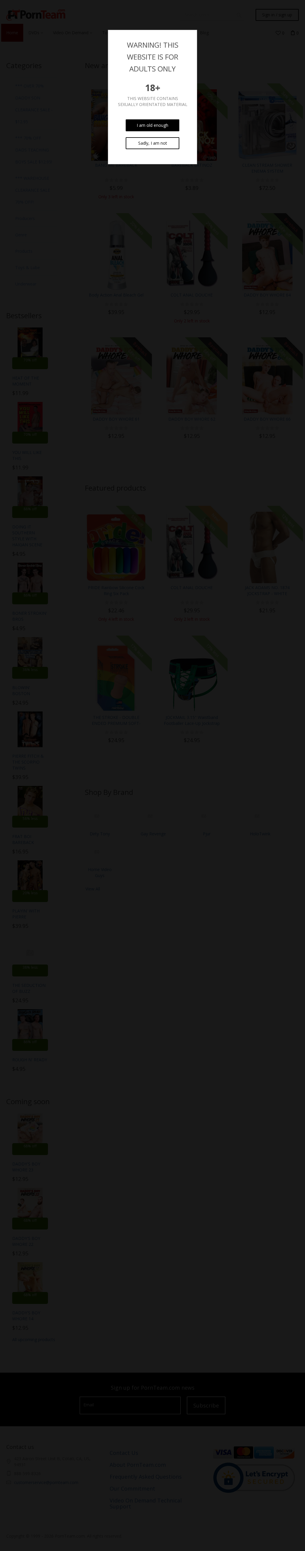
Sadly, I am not (152, 143)
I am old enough (152, 125)
